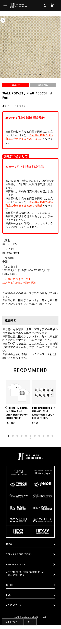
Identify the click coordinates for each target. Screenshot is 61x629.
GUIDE (9, 585)
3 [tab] (29, 75)
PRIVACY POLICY (16, 564)
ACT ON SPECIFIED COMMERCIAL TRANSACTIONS (25, 573)
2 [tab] (24, 75)
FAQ (8, 595)
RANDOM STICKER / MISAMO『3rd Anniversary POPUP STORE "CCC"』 (43, 413)
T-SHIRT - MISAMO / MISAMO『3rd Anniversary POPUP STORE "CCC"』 (17, 413)
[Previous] (6, 407)
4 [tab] (34, 75)
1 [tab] (19, 75)
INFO (9, 544)
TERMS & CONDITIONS (19, 554)
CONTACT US (13, 605)
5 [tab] (39, 75)
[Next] (54, 407)
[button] (5, 5)
